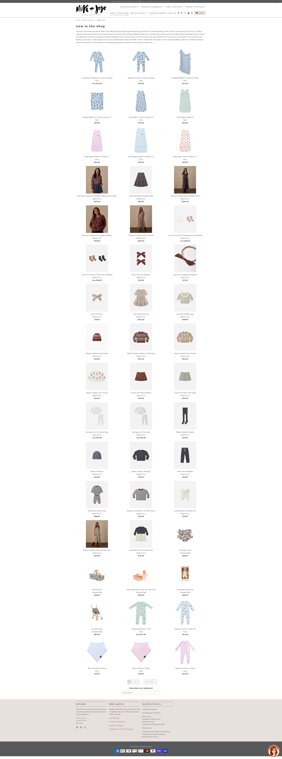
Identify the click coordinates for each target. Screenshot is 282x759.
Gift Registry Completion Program (121, 729)
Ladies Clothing (195, 7)
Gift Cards (79, 723)
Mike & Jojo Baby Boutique (143, 746)
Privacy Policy (81, 718)
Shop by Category (152, 7)
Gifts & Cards (139, 13)
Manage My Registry (116, 725)
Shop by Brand (129, 7)
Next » (152, 682)
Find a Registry (114, 718)
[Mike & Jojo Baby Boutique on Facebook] (77, 727)
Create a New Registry (117, 722)
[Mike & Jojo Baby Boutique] (91, 10)
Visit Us (172, 13)
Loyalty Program (158, 13)
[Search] (192, 13)
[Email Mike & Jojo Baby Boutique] (85, 727)
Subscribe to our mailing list (141, 688)
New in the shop (119, 13)
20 (146, 682)
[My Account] (188, 13)
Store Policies (81, 720)
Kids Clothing (174, 7)
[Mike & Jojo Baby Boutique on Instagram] (81, 727)
